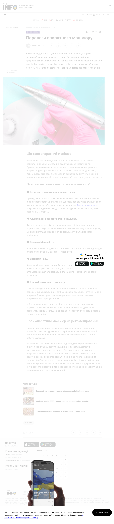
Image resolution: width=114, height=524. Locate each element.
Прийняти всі (102, 512)
